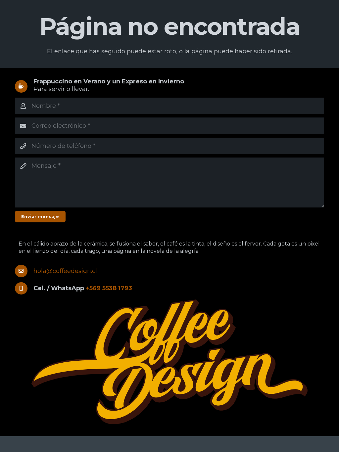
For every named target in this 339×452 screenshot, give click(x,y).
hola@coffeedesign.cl (65, 271)
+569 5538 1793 (109, 288)
